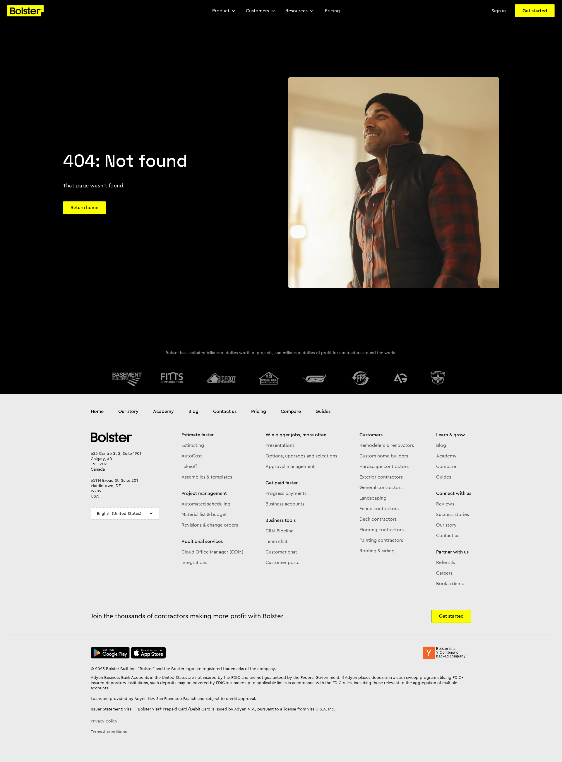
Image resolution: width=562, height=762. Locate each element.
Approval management (290, 466)
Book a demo (450, 583)
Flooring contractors (381, 529)
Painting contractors (381, 540)
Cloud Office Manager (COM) (212, 552)
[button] (224, 10)
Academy (163, 411)
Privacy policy (104, 721)
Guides (323, 411)
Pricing (258, 411)
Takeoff (189, 466)
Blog (193, 411)
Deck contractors (378, 519)
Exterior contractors (381, 477)
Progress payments (285, 493)
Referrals (445, 562)
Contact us (225, 411)
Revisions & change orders (209, 525)
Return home (84, 207)
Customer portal (283, 562)
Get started (534, 10)
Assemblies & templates (206, 477)
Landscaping (372, 498)
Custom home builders (383, 456)
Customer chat (281, 552)
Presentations (279, 445)
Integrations (194, 562)
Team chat (276, 541)
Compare (291, 411)
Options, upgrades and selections (301, 456)
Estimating (192, 445)
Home (97, 411)
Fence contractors (379, 508)
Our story (128, 411)
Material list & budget (204, 514)
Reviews (445, 504)
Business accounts (284, 504)
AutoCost (191, 456)
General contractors (380, 487)
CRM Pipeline (279, 531)
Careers (444, 573)
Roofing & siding (377, 551)
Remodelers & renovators (386, 445)
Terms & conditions (109, 731)
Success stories (452, 514)
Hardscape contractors (384, 466)
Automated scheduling (205, 504)
